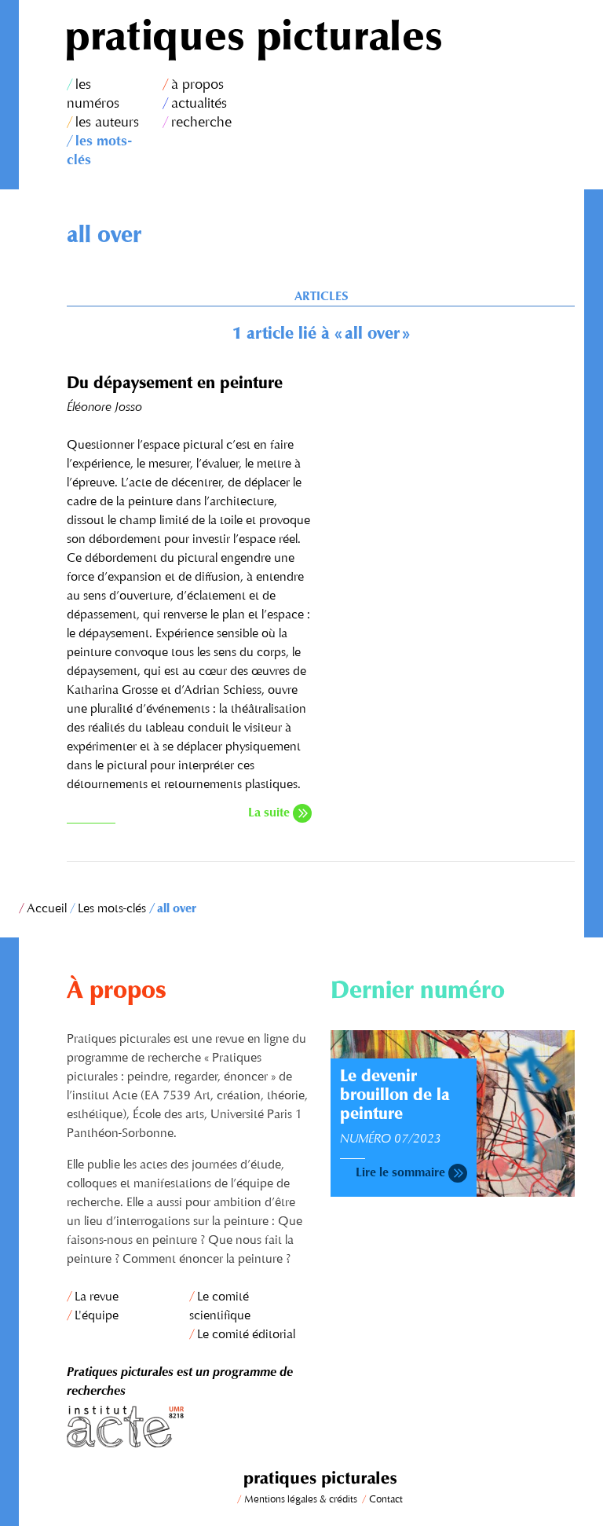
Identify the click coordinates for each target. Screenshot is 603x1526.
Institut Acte (189, 1426)
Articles (321, 297)
